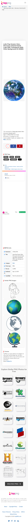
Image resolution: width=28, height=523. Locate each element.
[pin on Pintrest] (10, 377)
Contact (21, 506)
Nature (17, 157)
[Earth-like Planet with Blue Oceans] (14, 307)
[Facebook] (13, 146)
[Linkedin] (18, 521)
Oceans (6, 159)
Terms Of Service (6, 512)
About (5, 506)
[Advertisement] (14, 27)
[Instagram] (15, 521)
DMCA (23, 512)
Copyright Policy (13, 506)
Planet (6, 157)
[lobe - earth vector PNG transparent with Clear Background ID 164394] (14, 323)
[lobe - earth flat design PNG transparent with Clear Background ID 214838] (14, 340)
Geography (13, 159)
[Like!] (8, 146)
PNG (9, 6)
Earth (12, 157)
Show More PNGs (13, 484)
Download (23, 212)
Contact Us (9, 361)
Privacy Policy (15, 512)
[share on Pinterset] (20, 146)
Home (5, 6)
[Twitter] (9, 521)
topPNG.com (18, 516)
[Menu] (25, 2)
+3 (19, 159)
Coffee (7, 177)
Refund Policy (13, 514)
